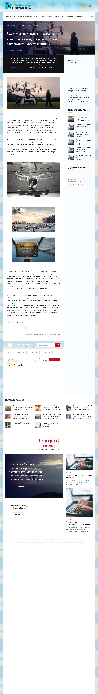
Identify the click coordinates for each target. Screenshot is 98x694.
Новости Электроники (68, 16)
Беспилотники (81, 16)
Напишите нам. (56, 334)
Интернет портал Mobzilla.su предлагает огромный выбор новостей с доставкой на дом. (32, 16)
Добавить (43, 359)
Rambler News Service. (55, 328)
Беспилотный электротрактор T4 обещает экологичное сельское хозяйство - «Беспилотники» (79, 89)
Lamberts (11, 25)
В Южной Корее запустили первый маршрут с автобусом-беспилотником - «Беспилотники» (79, 98)
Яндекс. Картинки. (55, 331)
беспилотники (46, 352)
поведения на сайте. (38, 334)
